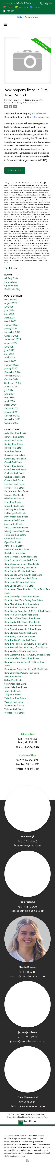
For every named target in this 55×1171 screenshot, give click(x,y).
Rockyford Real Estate (17, 209)
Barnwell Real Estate (37, 183)
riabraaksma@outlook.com (27, 911)
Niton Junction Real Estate (18, 205)
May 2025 (9, 354)
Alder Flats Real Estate (22, 183)
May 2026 (9, 314)
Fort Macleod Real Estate (32, 195)
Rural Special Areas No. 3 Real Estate (33, 236)
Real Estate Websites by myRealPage (33, 1117)
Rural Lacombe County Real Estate (20, 578)
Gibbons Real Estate (14, 495)
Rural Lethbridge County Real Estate (21, 224)
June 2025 (9, 350)
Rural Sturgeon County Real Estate (20, 633)
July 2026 (8, 306)
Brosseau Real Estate (17, 188)
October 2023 (11, 423)
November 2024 (12, 375)
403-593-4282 (27, 1037)
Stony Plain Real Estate (17, 255)
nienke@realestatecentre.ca (27, 976)
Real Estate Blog (12, 289)
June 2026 (9, 310)
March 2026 (10, 321)
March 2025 (10, 361)
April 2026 (9, 317)
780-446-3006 (27, 907)
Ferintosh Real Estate (14, 484)
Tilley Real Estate (15, 258)
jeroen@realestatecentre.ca (27, 1041)
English (48, 3)
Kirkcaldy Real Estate (43, 197)
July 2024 (8, 390)
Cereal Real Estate (13, 462)
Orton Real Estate (12, 538)
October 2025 (11, 335)
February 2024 (11, 408)
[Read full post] (27, 62)
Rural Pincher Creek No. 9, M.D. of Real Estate (27, 611)
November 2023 (12, 419)
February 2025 (11, 365)
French (10, 11)
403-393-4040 (27, 841)
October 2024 (11, 379)
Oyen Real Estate (15, 207)
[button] (20, 3)
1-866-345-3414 (25, 3)
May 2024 (9, 397)
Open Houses (11, 285)
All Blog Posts (11, 278)
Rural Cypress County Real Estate (21, 214)
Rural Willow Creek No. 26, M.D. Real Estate (32, 251)
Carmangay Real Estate (32, 188)
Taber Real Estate (12, 691)
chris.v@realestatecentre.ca (27, 1106)
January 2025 (10, 368)
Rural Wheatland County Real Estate (16, 248)
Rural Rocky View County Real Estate (22, 618)
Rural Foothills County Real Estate (20, 571)
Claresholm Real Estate (31, 190)
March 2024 (10, 404)
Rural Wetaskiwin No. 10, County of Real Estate (33, 246)
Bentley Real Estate (19, 185)
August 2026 (10, 303)
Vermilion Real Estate (17, 260)
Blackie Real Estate (32, 185)
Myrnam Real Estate (31, 202)
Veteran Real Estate (31, 260)
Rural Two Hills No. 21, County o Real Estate (25, 643)
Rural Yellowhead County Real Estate (16, 253)
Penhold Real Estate (28, 207)
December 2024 (12, 372)
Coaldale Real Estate (14, 473)
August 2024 (10, 386)
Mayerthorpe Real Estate (16, 516)
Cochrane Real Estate (17, 193)
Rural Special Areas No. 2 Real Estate (22, 625)
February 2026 (11, 325)
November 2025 (12, 332)
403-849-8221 (27, 1102)
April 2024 (9, 401)
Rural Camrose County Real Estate (36, 209)
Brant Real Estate (12, 451)
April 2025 (9, 357)
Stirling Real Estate (13, 680)
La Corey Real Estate (12, 200)
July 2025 (8, 346)
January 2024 (10, 412)
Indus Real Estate (30, 197)
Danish (37, 7)
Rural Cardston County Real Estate (15, 212)
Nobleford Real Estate (35, 205)
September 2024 (12, 383)
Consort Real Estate (31, 193)
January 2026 (10, 328)
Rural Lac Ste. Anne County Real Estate (22, 217)
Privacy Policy (12, 1117)
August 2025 (10, 343)
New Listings (10, 282)
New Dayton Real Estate (16, 527)
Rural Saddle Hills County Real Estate (25, 234)
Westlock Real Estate (14, 712)
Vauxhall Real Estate (13, 702)
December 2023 (12, 415)
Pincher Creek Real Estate (16, 549)
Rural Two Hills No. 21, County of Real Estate (24, 243)
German (23, 7)
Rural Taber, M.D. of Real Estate (25, 102)
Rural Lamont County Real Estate (28, 219)
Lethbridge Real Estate (27, 200)
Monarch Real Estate (16, 202)
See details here (41, 117)
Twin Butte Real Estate (29, 258)
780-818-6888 (27, 972)
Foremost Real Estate (17, 195)
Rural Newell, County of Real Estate (29, 226)
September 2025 (12, 339)
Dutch (10, 7)
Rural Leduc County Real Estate (19, 585)
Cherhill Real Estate (16, 190)
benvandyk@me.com (27, 845)
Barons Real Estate (13, 440)
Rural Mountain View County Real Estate (23, 600)
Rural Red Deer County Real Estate (21, 231)
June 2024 (9, 393)
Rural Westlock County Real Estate (20, 651)
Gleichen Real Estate (16, 197)
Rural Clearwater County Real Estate (21, 564)
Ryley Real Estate (35, 253)
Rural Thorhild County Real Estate (20, 640)
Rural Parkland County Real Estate (20, 607)
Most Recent (10, 299)
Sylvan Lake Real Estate (34, 255)
